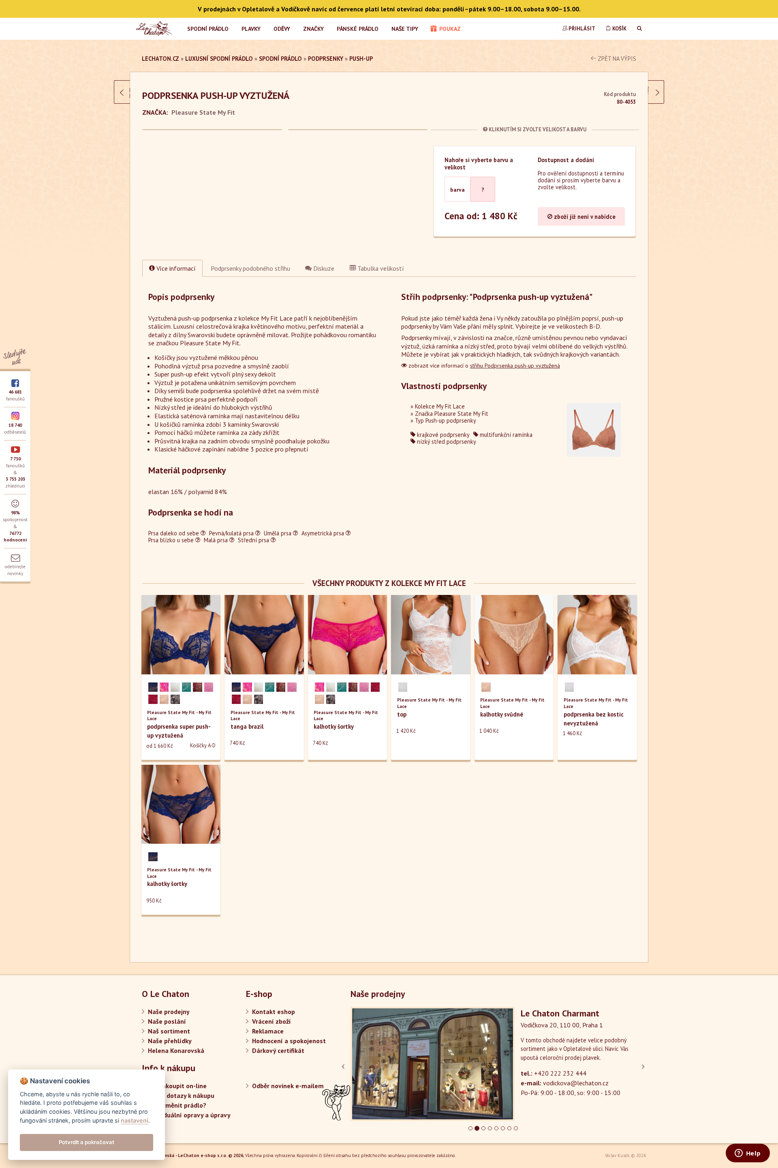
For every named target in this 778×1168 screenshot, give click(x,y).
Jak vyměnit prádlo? (177, 1105)
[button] (372, 1064)
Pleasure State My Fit (203, 112)
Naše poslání (167, 1021)
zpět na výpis (616, 58)
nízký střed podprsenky (445, 441)
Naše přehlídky (170, 1041)
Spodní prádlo (208, 28)
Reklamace (268, 1031)
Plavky (251, 28)
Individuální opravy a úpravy (189, 1115)
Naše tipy (404, 28)
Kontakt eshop (273, 1012)
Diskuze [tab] (323, 268)
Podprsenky (325, 58)
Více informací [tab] (175, 268)
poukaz (449, 28)
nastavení (134, 1120)
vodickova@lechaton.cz (576, 1083)
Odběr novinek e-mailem (288, 1086)
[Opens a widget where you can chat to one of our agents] (747, 1154)
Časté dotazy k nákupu (181, 1095)
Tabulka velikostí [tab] (380, 268)
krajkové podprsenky (442, 434)
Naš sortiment (169, 1031)
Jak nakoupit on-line (177, 1086)
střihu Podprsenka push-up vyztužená (515, 365)
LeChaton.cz (160, 58)
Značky (313, 28)
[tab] (250, 268)
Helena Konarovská (176, 1050)
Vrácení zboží (271, 1021)
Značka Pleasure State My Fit (451, 413)
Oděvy (282, 28)
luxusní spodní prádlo (219, 58)
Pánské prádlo (357, 28)
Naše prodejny (169, 1012)
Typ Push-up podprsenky (445, 420)
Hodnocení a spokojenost (289, 1041)
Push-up (361, 58)
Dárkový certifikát (278, 1050)
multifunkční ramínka (505, 434)
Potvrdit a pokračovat (86, 1142)
